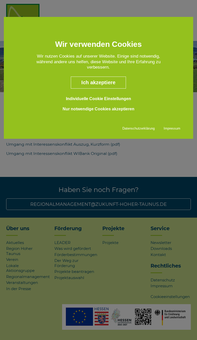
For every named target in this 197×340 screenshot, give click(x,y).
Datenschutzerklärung (138, 128)
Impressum (172, 128)
